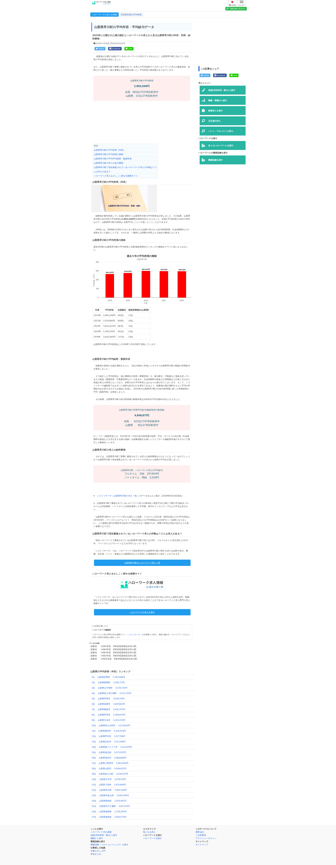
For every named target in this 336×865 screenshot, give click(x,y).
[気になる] (232, 1)
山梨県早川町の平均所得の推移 (108, 154)
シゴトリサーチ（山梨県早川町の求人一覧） (118, 495)
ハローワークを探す (152, 838)
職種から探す (97, 838)
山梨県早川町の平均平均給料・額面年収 (113, 158)
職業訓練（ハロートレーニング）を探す (109, 844)
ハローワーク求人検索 (101, 832)
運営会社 (200, 832)
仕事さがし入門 (98, 851)
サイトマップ (202, 844)
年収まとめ (96, 854)
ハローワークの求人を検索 (104, 14)
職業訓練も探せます (237, 9)
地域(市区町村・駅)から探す (104, 835)
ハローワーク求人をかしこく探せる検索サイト (116, 175)
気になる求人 (149, 832)
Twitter (101, 48)
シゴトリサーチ (133, 634)
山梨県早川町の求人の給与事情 (108, 163)
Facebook (115, 48)
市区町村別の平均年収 (131, 14)
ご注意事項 (201, 835)
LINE (130, 48)
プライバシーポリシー (206, 838)
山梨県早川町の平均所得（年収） (109, 150)
